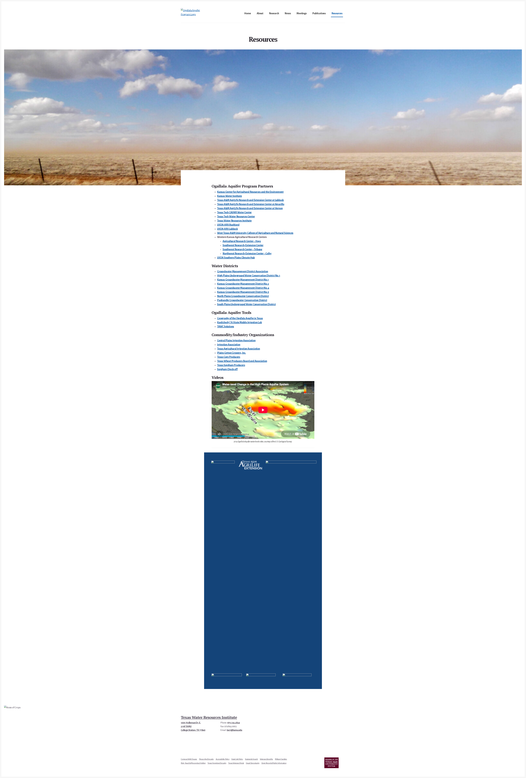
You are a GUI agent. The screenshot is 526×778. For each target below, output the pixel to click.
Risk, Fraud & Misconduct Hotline (193, 763)
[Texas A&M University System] (331, 763)
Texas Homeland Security (217, 763)
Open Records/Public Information (273, 763)
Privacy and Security (206, 759)
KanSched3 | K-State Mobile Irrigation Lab (239, 322)
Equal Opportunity (252, 763)
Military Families (281, 759)
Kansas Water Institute (229, 196)
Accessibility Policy (222, 759)
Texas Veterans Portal (236, 763)
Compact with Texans (189, 759)
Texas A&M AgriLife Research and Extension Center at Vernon (250, 208)
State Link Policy (237, 759)
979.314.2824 (233, 723)
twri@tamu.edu (234, 730)
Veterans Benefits (266, 759)
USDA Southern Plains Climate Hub (236, 257)
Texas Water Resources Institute (209, 717)
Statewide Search (251, 759)
